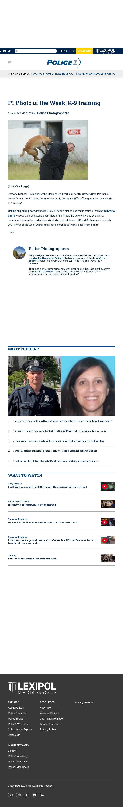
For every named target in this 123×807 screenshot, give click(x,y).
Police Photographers (53, 113)
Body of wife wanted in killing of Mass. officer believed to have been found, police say (62, 421)
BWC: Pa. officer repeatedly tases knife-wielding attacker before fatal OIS (55, 451)
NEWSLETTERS (67, 51)
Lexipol (29, 785)
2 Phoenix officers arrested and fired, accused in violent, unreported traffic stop (58, 441)
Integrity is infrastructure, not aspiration (32, 504)
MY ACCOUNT (84, 51)
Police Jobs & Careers (19, 501)
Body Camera (15, 483)
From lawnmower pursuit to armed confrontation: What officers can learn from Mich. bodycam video (50, 541)
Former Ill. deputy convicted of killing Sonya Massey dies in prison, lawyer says (59, 431)
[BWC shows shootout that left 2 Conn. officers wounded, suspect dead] (108, 486)
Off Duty (12, 555)
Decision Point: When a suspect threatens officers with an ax (42, 522)
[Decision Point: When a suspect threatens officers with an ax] (108, 522)
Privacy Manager (84, 702)
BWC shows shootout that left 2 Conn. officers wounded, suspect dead (47, 486)
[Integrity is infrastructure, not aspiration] (108, 504)
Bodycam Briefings (17, 519)
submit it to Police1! (43, 271)
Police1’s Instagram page (68, 258)
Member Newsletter (43, 258)
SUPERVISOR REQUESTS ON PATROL (99, 73)
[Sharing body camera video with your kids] (108, 558)
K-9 (12, 231)
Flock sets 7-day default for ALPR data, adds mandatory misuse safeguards (55, 461)
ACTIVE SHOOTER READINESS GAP (53, 73)
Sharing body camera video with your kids (32, 558)
